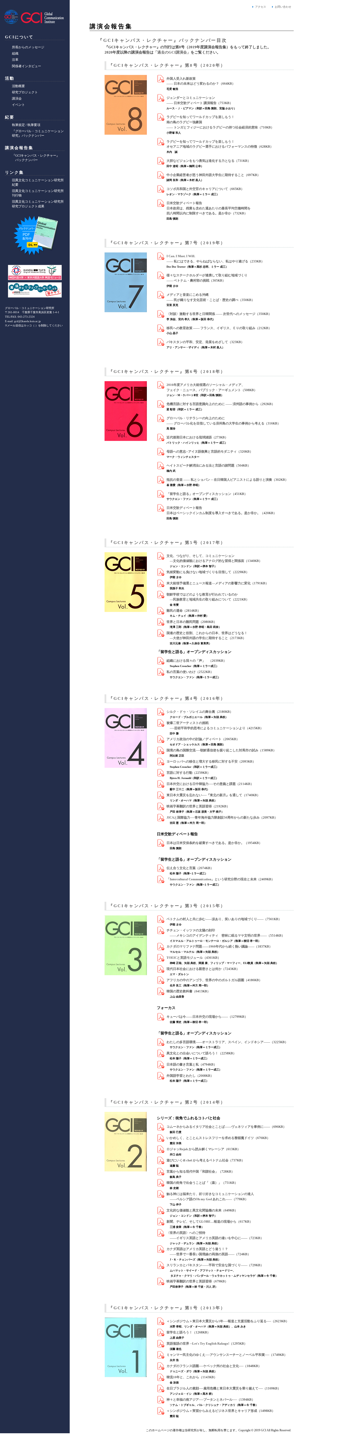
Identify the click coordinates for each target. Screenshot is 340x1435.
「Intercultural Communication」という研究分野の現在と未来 (212, 879)
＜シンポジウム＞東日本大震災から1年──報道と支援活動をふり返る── (219, 1321)
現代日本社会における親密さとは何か (194, 969)
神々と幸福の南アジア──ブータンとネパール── (202, 1399)
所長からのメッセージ (28, 47)
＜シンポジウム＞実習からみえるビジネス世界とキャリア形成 (212, 1411)
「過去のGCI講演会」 (172, 52)
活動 (9, 78)
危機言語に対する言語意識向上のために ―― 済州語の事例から (213, 404)
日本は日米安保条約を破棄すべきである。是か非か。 (205, 843)
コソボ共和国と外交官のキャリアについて (197, 189)
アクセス (260, 6)
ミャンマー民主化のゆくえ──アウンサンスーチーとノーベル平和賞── (218, 1355)
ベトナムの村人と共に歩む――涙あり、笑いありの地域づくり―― (215, 919)
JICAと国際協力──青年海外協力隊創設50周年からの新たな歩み (213, 817)
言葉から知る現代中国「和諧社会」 (192, 1171)
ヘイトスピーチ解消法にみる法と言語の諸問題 (200, 465)
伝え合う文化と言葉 (181, 868)
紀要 (9, 117)
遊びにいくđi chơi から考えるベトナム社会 (197, 1160)
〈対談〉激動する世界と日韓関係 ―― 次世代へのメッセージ (211, 314)
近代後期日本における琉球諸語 (189, 437)
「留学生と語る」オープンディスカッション (199, 494)
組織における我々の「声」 (188, 660)
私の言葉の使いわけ (181, 672)
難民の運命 (175, 610)
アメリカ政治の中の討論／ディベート (194, 739)
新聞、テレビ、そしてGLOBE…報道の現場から (201, 1221)
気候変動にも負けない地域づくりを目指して (199, 572)
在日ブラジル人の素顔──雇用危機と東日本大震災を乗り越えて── (215, 1388)
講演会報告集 (19, 148)
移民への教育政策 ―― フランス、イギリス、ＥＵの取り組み (211, 328)
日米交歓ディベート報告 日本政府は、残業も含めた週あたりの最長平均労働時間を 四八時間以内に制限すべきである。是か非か (209, 208)
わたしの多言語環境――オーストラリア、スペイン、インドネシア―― (218, 1042)
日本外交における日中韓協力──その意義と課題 (201, 784)
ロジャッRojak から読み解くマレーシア (195, 1149)
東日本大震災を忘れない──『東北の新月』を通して (204, 795)
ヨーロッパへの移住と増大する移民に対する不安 (202, 761)
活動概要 (18, 86)
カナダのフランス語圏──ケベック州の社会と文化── (205, 1366)
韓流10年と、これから (183, 1377)
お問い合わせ (283, 6)
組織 (15, 53)
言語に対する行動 (179, 773)
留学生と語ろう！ (179, 1332)
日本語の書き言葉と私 (183, 1064)
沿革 (15, 59)
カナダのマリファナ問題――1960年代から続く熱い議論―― (210, 946)
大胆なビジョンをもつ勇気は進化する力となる (200, 161)
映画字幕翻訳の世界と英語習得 (189, 806)
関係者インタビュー (26, 66)
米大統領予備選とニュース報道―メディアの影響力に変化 (209, 583)
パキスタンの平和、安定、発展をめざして (197, 342)
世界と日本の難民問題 (183, 622)
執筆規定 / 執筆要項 (26, 125)
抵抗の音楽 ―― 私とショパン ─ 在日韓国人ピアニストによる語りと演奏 (219, 479)
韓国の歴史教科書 (179, 991)
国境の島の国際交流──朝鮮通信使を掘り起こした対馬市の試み (212, 750)
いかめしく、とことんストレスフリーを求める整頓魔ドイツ (210, 1138)
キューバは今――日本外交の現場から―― (197, 1016)
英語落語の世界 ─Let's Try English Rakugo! (198, 1343)
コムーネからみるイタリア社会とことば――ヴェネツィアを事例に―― (218, 1127)
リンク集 (14, 172)
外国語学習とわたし (181, 1075)
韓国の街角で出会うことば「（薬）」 (194, 1183)
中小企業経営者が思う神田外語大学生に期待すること (205, 175)
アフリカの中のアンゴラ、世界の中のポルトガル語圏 (205, 980)
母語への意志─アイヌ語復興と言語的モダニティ (202, 451)
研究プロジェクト (25, 92)
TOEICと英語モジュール (185, 957)
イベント (18, 105)
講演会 (17, 98)
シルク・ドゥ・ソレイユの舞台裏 (191, 712)
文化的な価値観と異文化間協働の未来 (194, 1210)
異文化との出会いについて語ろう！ (192, 1053)
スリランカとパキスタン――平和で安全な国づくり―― (207, 1265)
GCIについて (19, 37)
